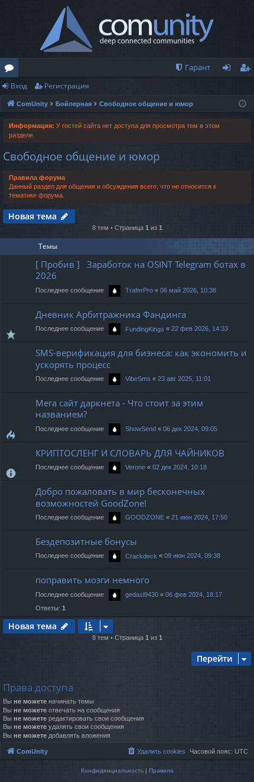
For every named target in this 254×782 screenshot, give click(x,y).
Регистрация (66, 86)
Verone (135, 467)
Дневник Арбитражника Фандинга (110, 314)
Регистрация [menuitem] (247, 69)
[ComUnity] (127, 29)
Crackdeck (141, 556)
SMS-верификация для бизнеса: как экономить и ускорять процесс (141, 358)
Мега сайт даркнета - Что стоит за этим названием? (119, 408)
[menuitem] (192, 67)
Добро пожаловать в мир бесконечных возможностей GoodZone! (120, 496)
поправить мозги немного (92, 580)
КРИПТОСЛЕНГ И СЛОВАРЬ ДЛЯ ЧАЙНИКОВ (129, 453)
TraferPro (139, 290)
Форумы (11, 69)
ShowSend (140, 428)
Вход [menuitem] (229, 69)
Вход (19, 86)
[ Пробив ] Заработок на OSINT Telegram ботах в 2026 (140, 269)
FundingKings (144, 329)
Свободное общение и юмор (81, 156)
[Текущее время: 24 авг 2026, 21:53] (242, 104)
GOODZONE (144, 517)
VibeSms (138, 378)
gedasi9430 (141, 594)
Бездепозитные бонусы (86, 541)
